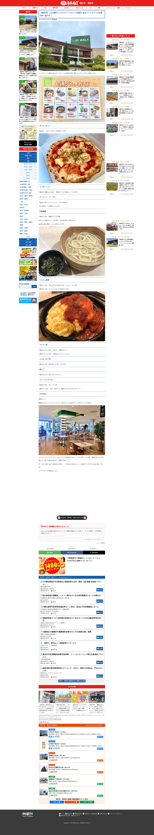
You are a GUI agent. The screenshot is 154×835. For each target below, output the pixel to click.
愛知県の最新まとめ (25, 181)
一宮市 (21, 201)
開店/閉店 (55, 7)
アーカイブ (129, 7)
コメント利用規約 (101, 543)
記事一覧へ (71, 548)
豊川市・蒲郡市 (24, 231)
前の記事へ (50, 548)
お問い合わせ (103, 813)
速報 (118, 7)
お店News (67, 7)
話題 (99, 7)
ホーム (63, 813)
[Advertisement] (120, 22)
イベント (108, 7)
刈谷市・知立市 (24, 219)
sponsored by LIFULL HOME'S (94, 725)
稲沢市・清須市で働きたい (48, 577)
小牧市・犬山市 (24, 204)
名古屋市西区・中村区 (25, 187)
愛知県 (55, 19)
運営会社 (69, 813)
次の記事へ (93, 548)
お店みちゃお (79, 7)
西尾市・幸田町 (24, 228)
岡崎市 (21, 225)
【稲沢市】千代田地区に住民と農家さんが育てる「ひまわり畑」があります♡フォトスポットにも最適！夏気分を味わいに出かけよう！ (126, 186)
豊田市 (21, 216)
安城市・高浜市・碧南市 (26, 222)
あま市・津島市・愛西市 (26, 196)
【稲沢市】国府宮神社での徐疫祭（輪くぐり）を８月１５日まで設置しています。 (126, 63)
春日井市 (22, 207)
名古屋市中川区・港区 (25, 193)
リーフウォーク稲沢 (52, 719)
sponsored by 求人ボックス (65, 577)
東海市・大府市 (24, 213)
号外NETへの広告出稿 (90, 813)
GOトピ (24, 7)
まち (90, 7)
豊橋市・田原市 (24, 233)
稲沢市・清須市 (86, 3)
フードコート (42, 719)
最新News (35, 7)
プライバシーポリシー (115, 813)
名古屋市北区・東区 (25, 184)
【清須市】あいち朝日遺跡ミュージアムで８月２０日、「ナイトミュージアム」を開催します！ (27, 52)
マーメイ (47, 722)
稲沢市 (59, 719)
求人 (45, 7)
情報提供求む (78, 813)
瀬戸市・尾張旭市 (24, 210)
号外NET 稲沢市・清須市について (70, 815)
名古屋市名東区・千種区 (26, 190)
